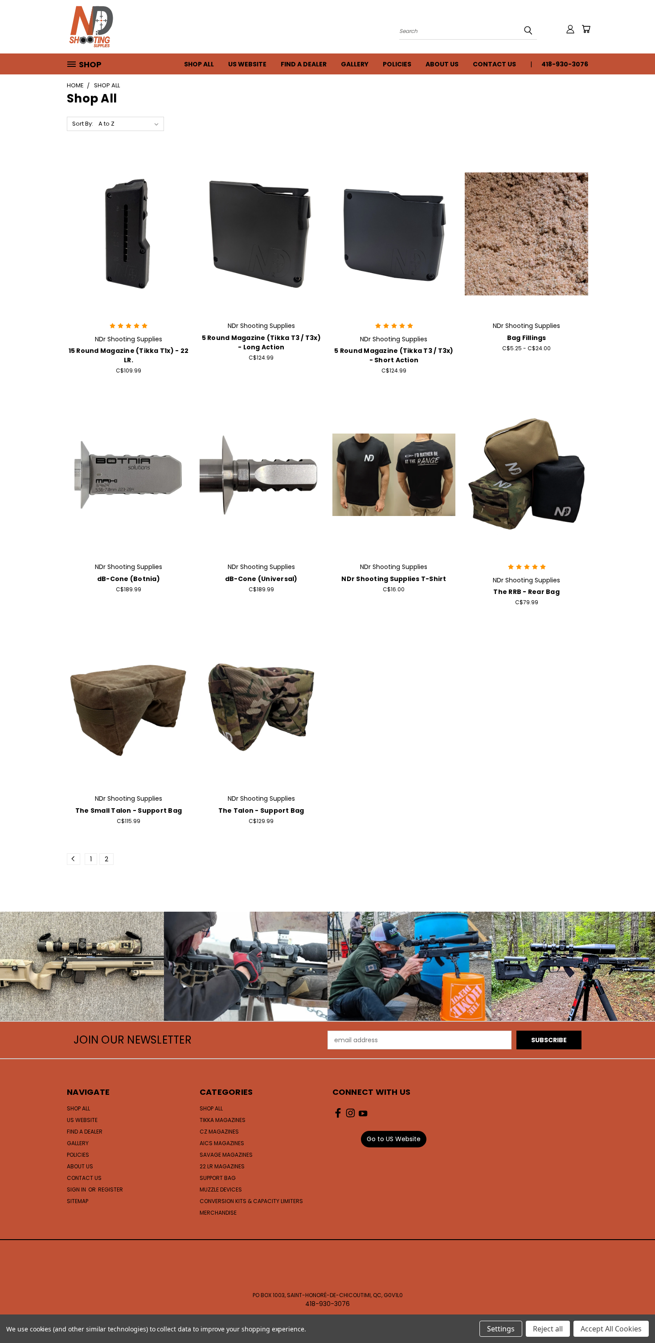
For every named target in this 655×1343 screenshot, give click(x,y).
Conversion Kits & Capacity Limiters (251, 1201)
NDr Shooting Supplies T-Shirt (393, 578)
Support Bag (218, 1178)
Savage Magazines (226, 1155)
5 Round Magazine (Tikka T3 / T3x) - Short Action (393, 355)
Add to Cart (128, 241)
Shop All (199, 64)
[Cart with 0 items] (585, 29)
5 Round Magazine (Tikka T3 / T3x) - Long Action (261, 342)
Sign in (77, 1189)
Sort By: (82, 123)
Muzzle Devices (221, 1189)
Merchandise (218, 1212)
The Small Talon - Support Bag (128, 810)
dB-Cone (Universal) (261, 578)
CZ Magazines (219, 1131)
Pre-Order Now (128, 482)
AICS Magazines (222, 1143)
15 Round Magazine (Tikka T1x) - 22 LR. (129, 355)
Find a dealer (304, 64)
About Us (442, 64)
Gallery (354, 64)
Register (110, 1189)
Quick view (128, 224)
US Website (247, 64)
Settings (501, 1329)
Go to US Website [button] (394, 1138)
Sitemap (77, 1201)
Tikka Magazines (223, 1120)
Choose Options (526, 241)
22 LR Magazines (222, 1166)
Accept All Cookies (611, 1329)
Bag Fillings (526, 337)
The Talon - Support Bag (261, 810)
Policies (397, 64)
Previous (632, 1315)
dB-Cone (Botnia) (128, 578)
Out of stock (261, 241)
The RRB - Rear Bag (526, 591)
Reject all (548, 1329)
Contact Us (494, 64)
